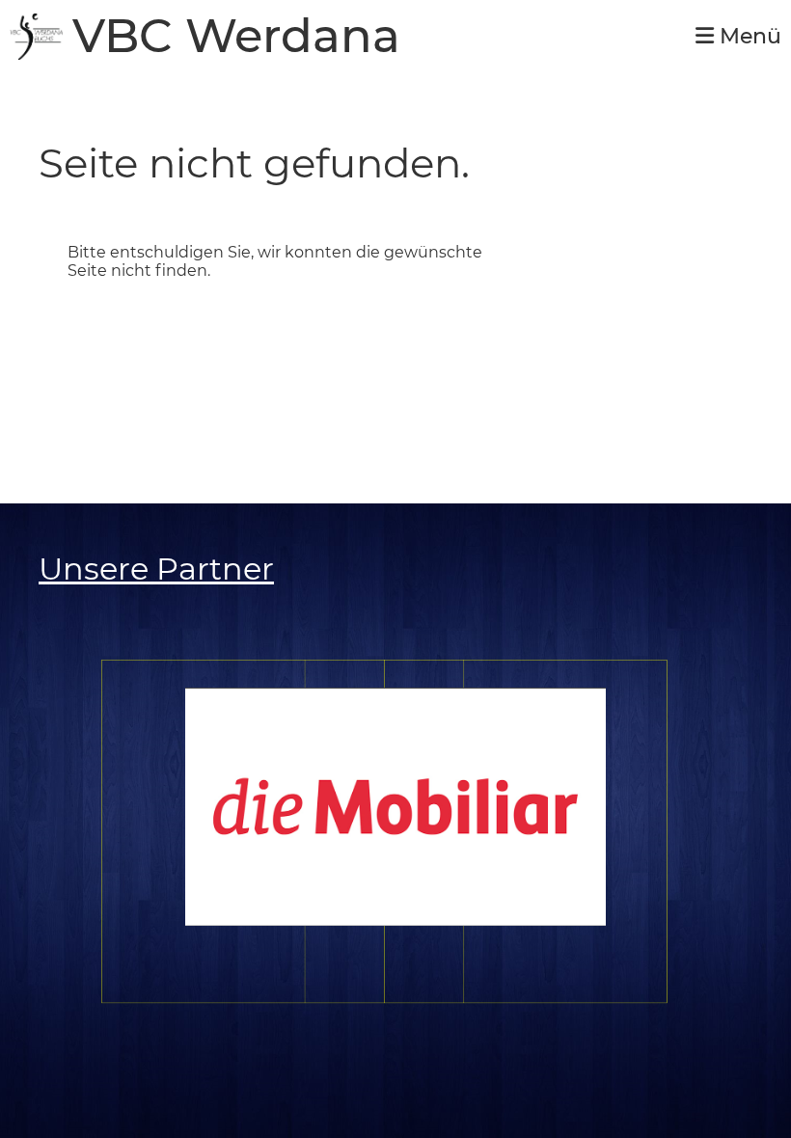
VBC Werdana (236, 36)
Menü (747, 36)
